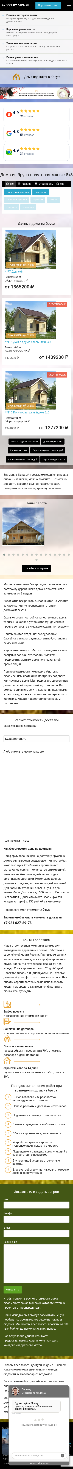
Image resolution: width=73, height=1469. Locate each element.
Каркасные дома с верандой (22, 459)
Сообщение (10, 1241)
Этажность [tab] (45, 183)
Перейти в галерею (36, 568)
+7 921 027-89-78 (15, 5)
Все (61, 183)
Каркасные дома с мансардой (47, 450)
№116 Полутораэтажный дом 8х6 (27, 412)
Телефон (8, 1213)
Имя (6, 1199)
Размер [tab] (26, 183)
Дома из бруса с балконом (24, 441)
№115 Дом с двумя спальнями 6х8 (28, 342)
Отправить (12, 1289)
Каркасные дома (18, 450)
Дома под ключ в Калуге (42, 77)
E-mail (7, 1227)
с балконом (40, 192)
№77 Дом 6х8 (14, 271)
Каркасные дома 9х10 (54, 459)
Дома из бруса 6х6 (52, 441)
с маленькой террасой (17, 192)
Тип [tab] (12, 183)
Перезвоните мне (48, 5)
